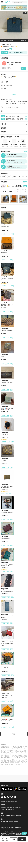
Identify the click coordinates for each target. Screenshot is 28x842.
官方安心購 (9, 807)
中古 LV (9, 759)
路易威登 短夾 (6, 752)
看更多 (14, 734)
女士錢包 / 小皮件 (10, 107)
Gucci (6, 809)
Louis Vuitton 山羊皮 (16, 754)
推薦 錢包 (20, 764)
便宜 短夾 (23, 761)
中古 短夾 (12, 762)
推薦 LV (14, 759)
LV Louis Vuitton (19, 752)
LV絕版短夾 (15, 747)
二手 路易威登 (6, 756)
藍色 (8, 749)
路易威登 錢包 (12, 752)
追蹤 (25, 186)
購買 (22, 839)
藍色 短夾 (21, 750)
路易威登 (20, 747)
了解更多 (25, 151)
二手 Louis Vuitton (20, 759)
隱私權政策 (18, 815)
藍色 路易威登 (22, 749)
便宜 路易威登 (12, 756)
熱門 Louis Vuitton (20, 760)
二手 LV (18, 757)
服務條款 (13, 815)
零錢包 (14, 176)
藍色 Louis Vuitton (9, 750)
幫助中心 (3, 815)
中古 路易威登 (7, 757)
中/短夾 (17, 107)
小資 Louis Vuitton (11, 760)
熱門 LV (5, 759)
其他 (25, 176)
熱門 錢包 (11, 764)
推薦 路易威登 (13, 757)
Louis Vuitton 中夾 (8, 746)
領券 (23, 68)
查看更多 (14, 94)
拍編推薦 (11, 821)
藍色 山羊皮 (16, 750)
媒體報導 (16, 821)
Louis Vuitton (9, 111)
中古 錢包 (16, 764)
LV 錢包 (9, 754)
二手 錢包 (22, 762)
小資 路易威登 (19, 756)
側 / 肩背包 (15, 807)
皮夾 (20, 807)
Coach (2, 809)
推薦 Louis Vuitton (11, 761)
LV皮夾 (14, 746)
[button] (4, 191)
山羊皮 (11, 749)
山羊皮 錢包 (20, 755)
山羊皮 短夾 (14, 755)
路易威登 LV (6, 751)
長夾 (9, 176)
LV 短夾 (5, 754)
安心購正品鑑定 (4, 821)
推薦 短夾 (17, 762)
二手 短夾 (18, 761)
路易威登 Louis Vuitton (14, 751)
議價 (14, 839)
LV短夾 (2, 746)
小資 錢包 (6, 764)
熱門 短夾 (7, 762)
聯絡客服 (8, 815)
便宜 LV (23, 757)
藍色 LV (2, 750)
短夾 (15, 749)
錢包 (18, 749)
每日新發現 (3, 807)
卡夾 (20, 176)
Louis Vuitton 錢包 (7, 755)
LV (23, 747)
